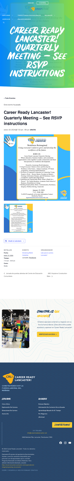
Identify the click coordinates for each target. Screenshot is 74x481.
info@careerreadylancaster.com (37, 433)
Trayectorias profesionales (29, 15)
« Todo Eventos (9, 98)
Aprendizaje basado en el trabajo (49, 410)
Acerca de (6, 19)
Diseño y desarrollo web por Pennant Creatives (20, 470)
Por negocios (42, 414)
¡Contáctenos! (62, 425)
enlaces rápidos (24, 19)
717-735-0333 (37, 431)
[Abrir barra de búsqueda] (3, 22)
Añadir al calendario (14, 241)
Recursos (48, 15)
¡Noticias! (41, 417)
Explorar (6, 15)
